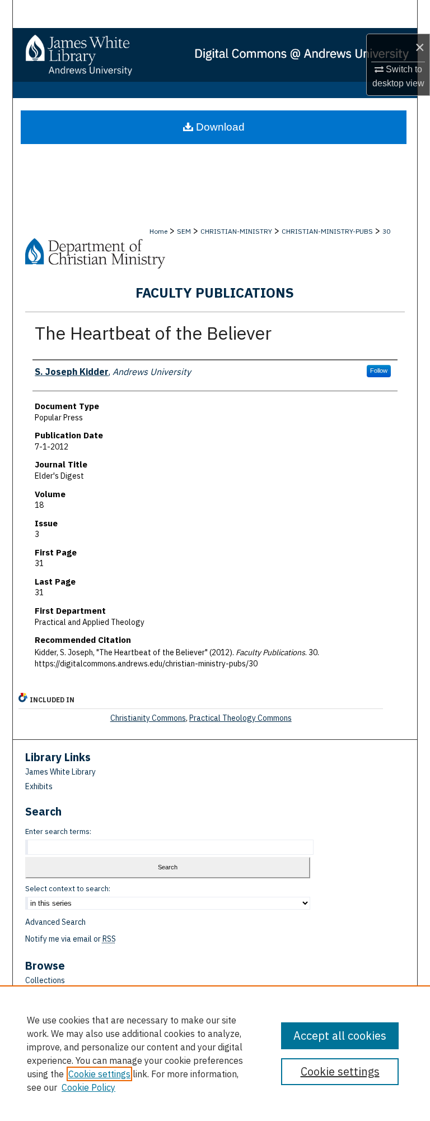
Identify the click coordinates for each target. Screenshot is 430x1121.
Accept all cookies (339, 1035)
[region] (215, 1053)
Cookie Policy (88, 1087)
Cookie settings (99, 1074)
